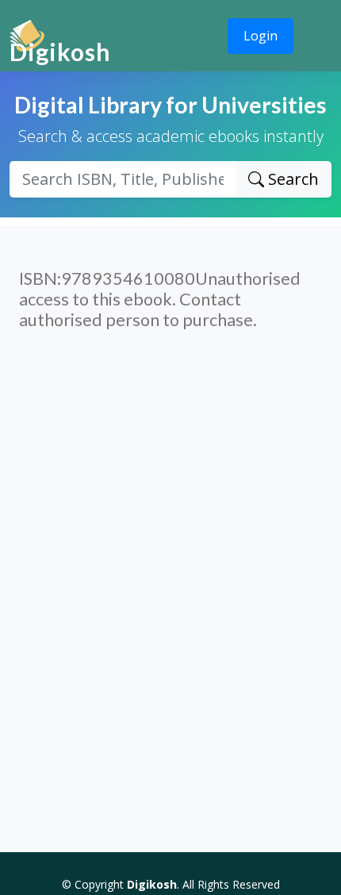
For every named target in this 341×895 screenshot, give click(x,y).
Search (291, 179)
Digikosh (60, 51)
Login (260, 35)
